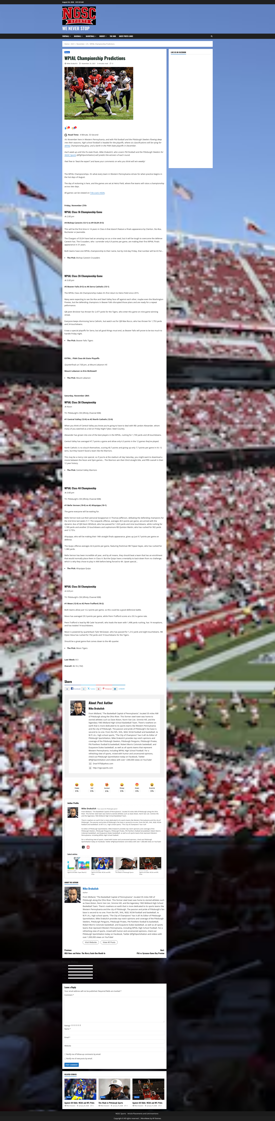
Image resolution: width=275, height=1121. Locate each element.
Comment (69, 995)
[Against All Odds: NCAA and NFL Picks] (80, 1089)
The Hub (113, 36)
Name (67, 1029)
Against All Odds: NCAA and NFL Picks (101, 873)
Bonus (67, 52)
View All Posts (109, 942)
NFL (88, 868)
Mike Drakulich (72, 63)
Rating (67, 1025)
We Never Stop (76, 28)
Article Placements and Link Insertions (143, 1113)
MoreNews (145, 1118)
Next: (150, 952)
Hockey (102, 36)
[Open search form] (212, 36)
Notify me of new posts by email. (79, 1058)
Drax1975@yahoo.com (103, 763)
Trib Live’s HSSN (97, 193)
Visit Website (91, 942)
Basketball (90, 36)
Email (67, 1037)
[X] (83, 847)
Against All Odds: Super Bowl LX (76, 872)
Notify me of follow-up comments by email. (83, 1054)
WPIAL (67, 145)
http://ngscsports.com (103, 768)
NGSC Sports (70, 155)
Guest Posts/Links (126, 36)
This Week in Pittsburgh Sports (124, 872)
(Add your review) (134, 966)
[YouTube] (88, 847)
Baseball (77, 36)
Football (65, 36)
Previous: (84, 952)
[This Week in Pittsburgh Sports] (114, 1089)
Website (67, 1046)
